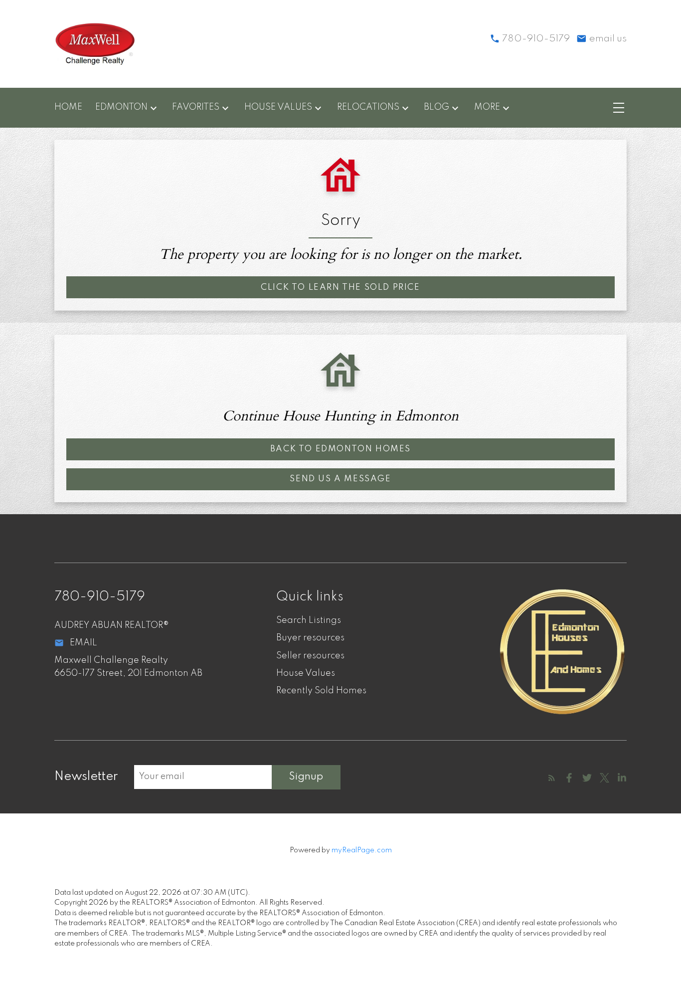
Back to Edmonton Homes (340, 449)
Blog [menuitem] (436, 107)
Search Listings (308, 620)
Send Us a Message (340, 479)
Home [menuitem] (68, 107)
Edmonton (121, 107)
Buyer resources (310, 637)
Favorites (195, 107)
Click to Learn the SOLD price (340, 287)
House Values (278, 107)
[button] (340, 287)
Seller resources (310, 655)
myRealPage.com (362, 850)
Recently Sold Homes (321, 690)
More (487, 107)
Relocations (368, 107)
